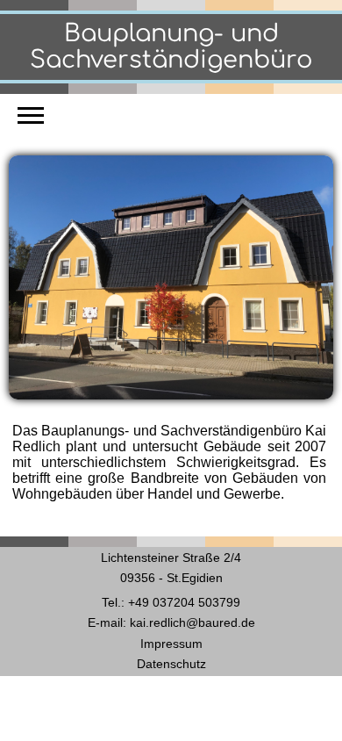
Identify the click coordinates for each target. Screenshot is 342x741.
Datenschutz (171, 664)
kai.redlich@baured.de (192, 622)
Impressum (171, 644)
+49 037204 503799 (184, 602)
